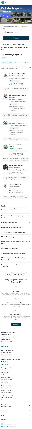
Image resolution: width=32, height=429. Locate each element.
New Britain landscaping (7, 392)
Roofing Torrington (6, 361)
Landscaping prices (6, 334)
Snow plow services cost (7, 337)
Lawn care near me (5, 372)
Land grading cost (5, 339)
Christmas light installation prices (9, 341)
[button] (12, 97)
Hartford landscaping (6, 397)
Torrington (13, 44)
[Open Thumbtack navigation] (3, 2)
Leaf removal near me (6, 379)
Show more (4, 346)
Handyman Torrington (6, 354)
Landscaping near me (6, 370)
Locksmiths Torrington (6, 357)
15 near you (6, 16)
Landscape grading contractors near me (11, 374)
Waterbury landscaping (6, 390)
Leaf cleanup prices (6, 344)
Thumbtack (4, 44)
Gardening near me (6, 377)
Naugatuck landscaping (7, 395)
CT (9, 44)
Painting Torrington (6, 352)
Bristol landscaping (6, 388)
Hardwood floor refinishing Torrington (10, 359)
